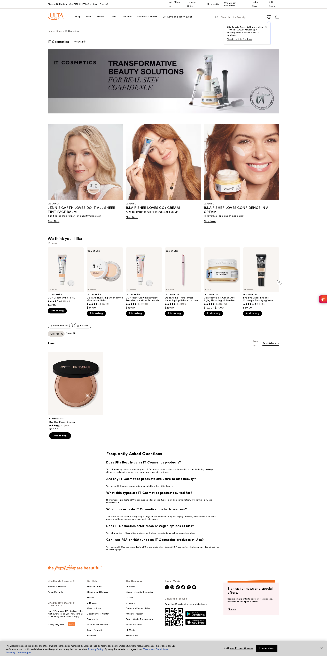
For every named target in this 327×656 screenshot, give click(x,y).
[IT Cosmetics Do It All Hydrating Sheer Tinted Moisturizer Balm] (105, 278)
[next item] (279, 282)
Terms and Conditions (155, 649)
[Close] (321, 648)
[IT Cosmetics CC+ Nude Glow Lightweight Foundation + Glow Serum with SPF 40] (144, 278)
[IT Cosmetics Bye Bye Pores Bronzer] (75, 391)
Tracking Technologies (18, 652)
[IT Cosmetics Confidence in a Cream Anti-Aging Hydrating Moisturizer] (222, 278)
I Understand (266, 648)
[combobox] (270, 344)
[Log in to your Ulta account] (269, 16)
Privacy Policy (95, 649)
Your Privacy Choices (241, 648)
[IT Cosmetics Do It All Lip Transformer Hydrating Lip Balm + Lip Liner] (183, 278)
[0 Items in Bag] (277, 17)
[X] (266, 27)
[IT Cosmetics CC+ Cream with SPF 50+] (66, 277)
